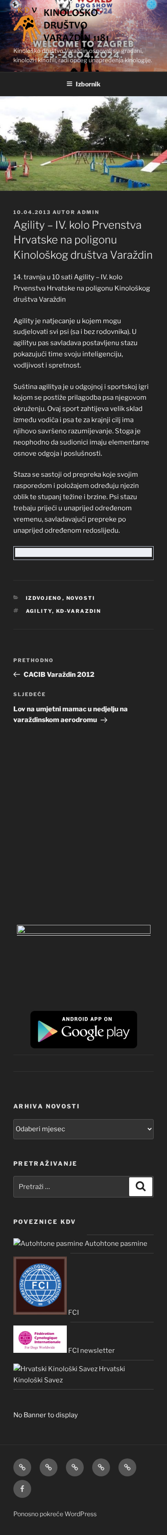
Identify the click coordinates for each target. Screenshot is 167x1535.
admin (88, 212)
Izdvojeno (44, 598)
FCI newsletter (91, 1351)
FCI (73, 1312)
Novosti (81, 598)
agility (39, 611)
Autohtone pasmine (115, 1244)
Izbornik (88, 84)
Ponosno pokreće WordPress (55, 1514)
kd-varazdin (79, 611)
